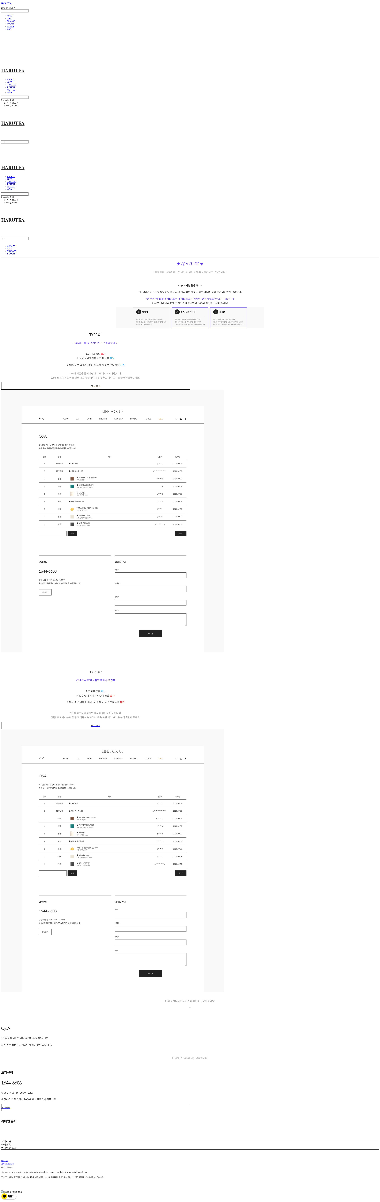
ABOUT (10, 15)
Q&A (9, 29)
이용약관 (4, 1161)
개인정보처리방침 (7, 1164)
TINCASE (11, 21)
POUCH (10, 23)
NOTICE (10, 26)
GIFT (9, 18)
